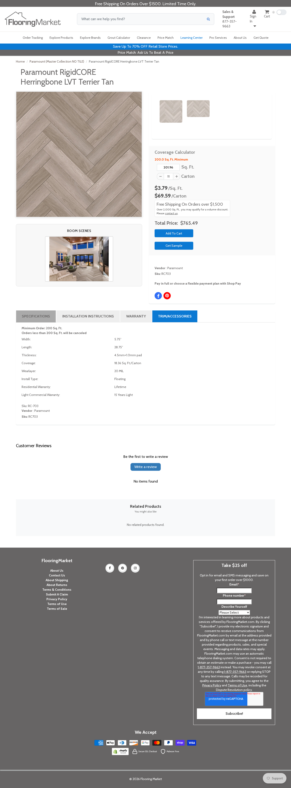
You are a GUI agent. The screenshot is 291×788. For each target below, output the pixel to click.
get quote (260, 38)
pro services (218, 38)
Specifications (36, 316)
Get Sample (174, 246)
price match (166, 38)
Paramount (175, 268)
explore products (61, 38)
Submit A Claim (57, 594)
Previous (152, 107)
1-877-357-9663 (209, 667)
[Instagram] (135, 568)
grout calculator (119, 38)
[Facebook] (109, 568)
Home (20, 61)
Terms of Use (57, 604)
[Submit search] (208, 19)
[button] (79, 259)
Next (260, 107)
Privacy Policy (56, 599)
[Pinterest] (122, 568)
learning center (192, 38)
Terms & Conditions (56, 590)
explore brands (90, 38)
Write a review (145, 467)
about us (240, 38)
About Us (56, 570)
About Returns (57, 585)
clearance (144, 38)
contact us (171, 213)
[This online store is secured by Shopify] (120, 751)
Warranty (136, 316)
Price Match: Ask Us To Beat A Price (145, 52)
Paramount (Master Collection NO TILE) (57, 61)
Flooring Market (151, 779)
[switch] (279, 12)
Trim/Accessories (175, 316)
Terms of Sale (57, 609)
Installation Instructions (88, 316)
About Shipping (57, 580)
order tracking (33, 38)
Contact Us (57, 575)
